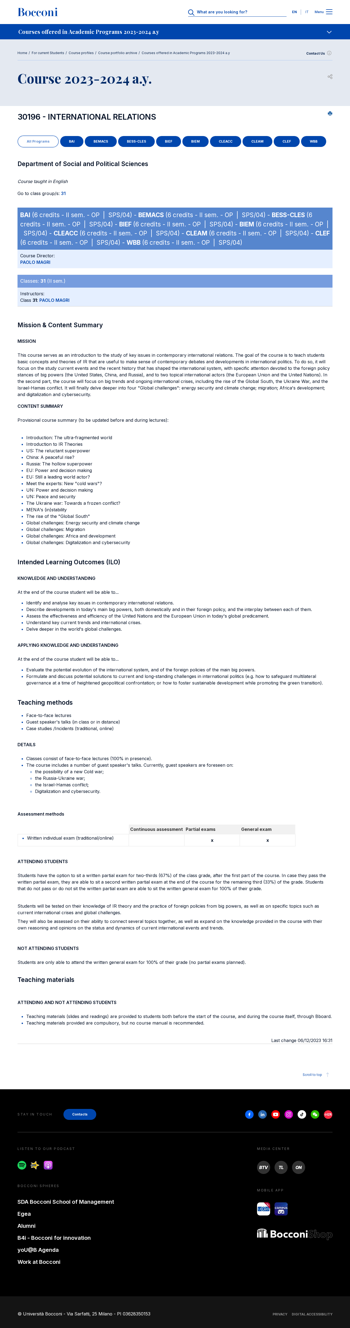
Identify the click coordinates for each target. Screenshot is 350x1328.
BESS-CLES (136, 141)
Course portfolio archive (117, 53)
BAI (72, 141)
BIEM (195, 141)
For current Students (48, 53)
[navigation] (175, 31)
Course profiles (81, 53)
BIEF (168, 141)
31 (63, 193)
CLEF (286, 141)
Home (22, 53)
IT (307, 12)
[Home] (38, 12)
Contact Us (315, 53)
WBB (313, 141)
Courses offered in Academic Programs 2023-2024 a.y (186, 53)
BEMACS (101, 141)
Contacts (80, 1114)
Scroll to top (312, 1075)
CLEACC (225, 141)
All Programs (38, 141)
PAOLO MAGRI (35, 262)
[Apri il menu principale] (329, 12)
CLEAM (257, 141)
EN (294, 12)
